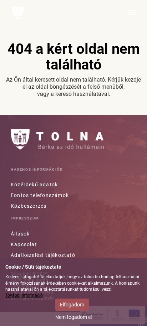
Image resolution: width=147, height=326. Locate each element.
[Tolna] (18, 13)
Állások (20, 234)
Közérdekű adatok (34, 184)
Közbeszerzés (28, 206)
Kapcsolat (24, 244)
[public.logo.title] (57, 139)
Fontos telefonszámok (40, 195)
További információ (24, 295)
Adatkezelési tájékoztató (43, 255)
